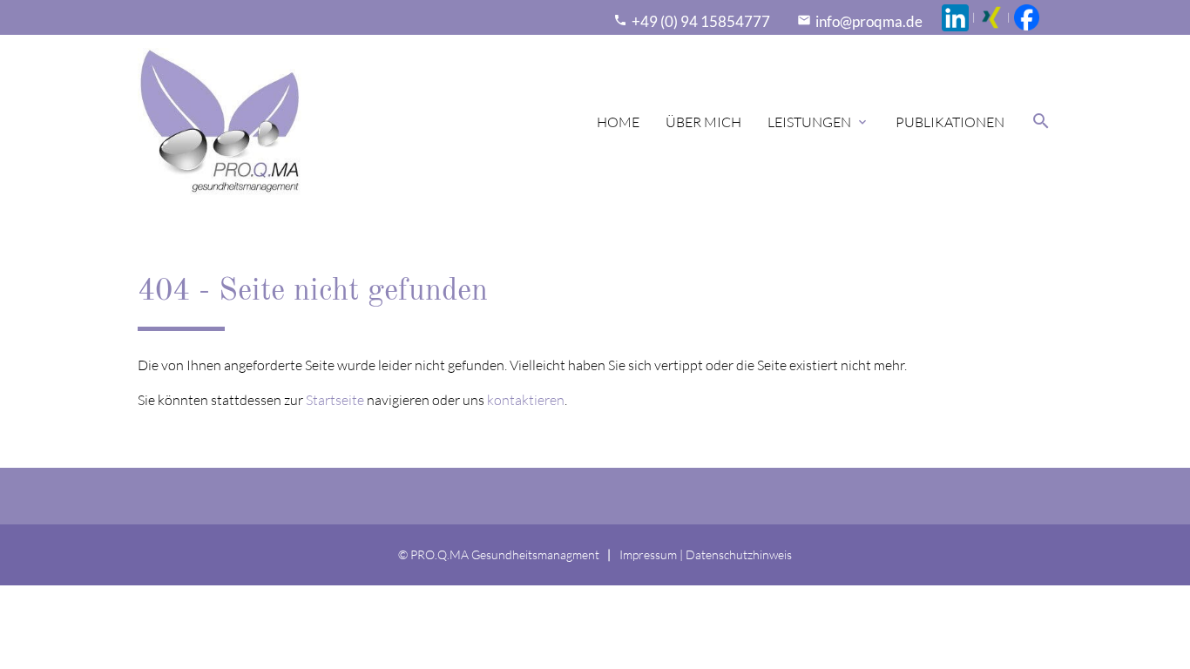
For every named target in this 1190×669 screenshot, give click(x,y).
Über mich (703, 122)
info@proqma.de (869, 21)
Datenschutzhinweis (739, 554)
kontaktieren (526, 400)
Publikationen (950, 122)
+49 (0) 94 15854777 (701, 21)
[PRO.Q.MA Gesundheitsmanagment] (219, 122)
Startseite (335, 400)
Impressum (648, 554)
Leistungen (818, 122)
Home (618, 122)
